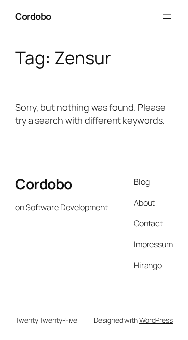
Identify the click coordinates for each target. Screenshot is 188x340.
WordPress (156, 320)
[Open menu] (167, 17)
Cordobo (33, 16)
